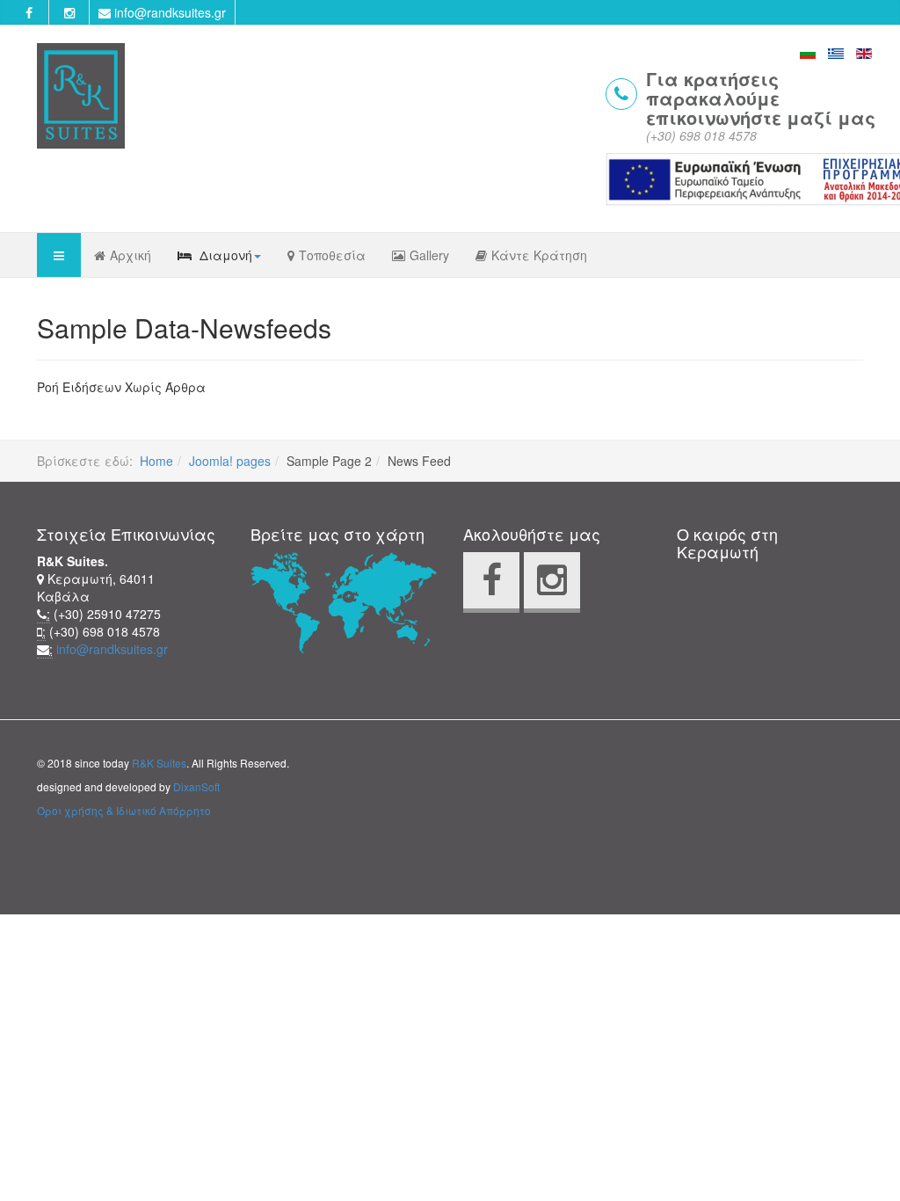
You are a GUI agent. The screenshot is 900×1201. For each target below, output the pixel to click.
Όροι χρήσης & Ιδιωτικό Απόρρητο (124, 810)
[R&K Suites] (81, 96)
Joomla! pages (230, 460)
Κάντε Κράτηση (539, 255)
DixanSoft (196, 786)
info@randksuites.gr (168, 12)
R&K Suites (159, 762)
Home (156, 460)
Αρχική (130, 255)
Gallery (429, 255)
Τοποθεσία (332, 255)
